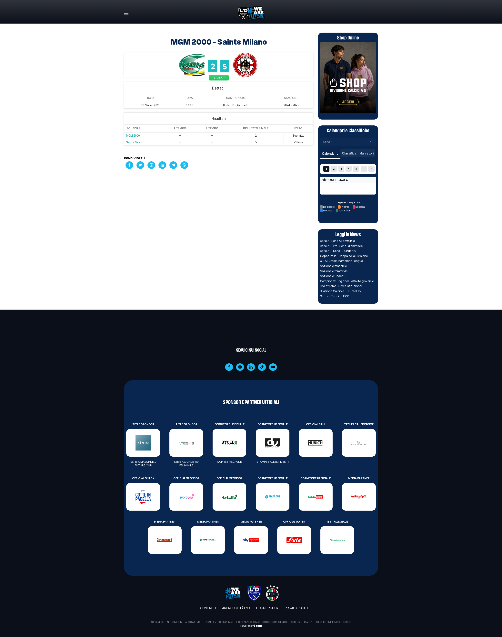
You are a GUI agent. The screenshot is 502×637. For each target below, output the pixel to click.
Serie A (324, 241)
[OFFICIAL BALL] (316, 443)
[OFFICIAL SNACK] (143, 497)
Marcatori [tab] (366, 153)
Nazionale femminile (334, 271)
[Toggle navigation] (126, 13)
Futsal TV (354, 291)
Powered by (247, 625)
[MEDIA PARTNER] (359, 497)
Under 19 (350, 251)
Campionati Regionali (334, 281)
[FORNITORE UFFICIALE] (229, 443)
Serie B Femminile (351, 246)
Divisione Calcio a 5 (333, 291)
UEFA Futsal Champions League (341, 261)
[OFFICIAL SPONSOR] (186, 497)
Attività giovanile (362, 281)
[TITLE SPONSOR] (143, 443)
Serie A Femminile (343, 241)
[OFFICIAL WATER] (294, 540)
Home (128, 26)
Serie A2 (325, 251)
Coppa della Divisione (353, 256)
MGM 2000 (133, 135)
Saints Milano (134, 142)
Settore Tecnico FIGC (334, 296)
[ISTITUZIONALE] (337, 540)
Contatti (208, 608)
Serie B (337, 251)
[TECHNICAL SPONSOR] (359, 443)
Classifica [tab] (349, 153)
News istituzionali (350, 286)
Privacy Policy (296, 608)
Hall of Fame (328, 286)
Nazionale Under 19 (333, 276)
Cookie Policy (267, 608)
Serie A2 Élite (328, 246)
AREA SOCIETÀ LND (236, 608)
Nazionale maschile (333, 266)
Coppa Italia (328, 256)
